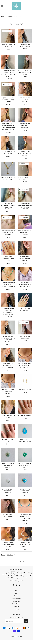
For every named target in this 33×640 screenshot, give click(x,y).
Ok (26, 621)
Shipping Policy (16, 598)
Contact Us (16, 609)
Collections (10, 16)
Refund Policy (16, 601)
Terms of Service (16, 604)
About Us (16, 596)
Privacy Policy (16, 606)
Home (3, 16)
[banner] (16, 6)
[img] (13, 584)
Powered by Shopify (16, 636)
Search (16, 593)
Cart (30, 6)
